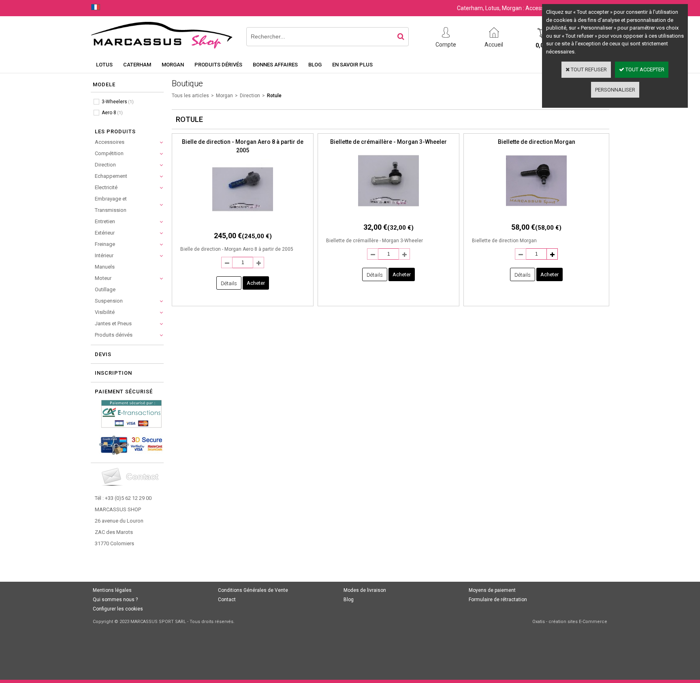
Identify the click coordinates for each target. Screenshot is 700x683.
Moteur (103, 278)
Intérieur (104, 255)
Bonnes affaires (275, 65)
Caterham (137, 65)
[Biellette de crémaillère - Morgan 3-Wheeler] (388, 213)
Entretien (105, 221)
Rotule (274, 95)
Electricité (106, 187)
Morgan (173, 65)
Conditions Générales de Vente (253, 590)
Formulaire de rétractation (498, 599)
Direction (105, 165)
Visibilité (105, 312)
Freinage (105, 244)
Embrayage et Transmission (111, 204)
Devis (103, 354)
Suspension (109, 301)
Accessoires (109, 142)
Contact (227, 599)
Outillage (105, 289)
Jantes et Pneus (113, 323)
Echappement (111, 176)
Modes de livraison (365, 590)
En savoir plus (352, 65)
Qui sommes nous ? (115, 599)
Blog (315, 65)
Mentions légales (112, 590)
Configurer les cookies (118, 609)
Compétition (109, 153)
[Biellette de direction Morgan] (536, 213)
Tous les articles (190, 95)
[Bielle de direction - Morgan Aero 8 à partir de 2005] (242, 222)
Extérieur (105, 233)
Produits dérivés (218, 65)
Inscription (113, 373)
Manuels (105, 267)
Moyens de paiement (492, 590)
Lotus (104, 65)
